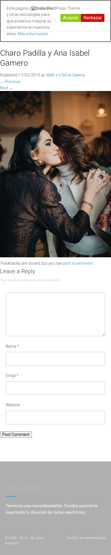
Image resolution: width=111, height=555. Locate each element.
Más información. (33, 34)
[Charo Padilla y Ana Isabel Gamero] (55, 175)
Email (12, 375)
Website (13, 405)
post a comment (78, 263)
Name (12, 346)
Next (6, 88)
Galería (78, 75)
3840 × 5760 (56, 75)
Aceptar (70, 17)
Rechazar (92, 17)
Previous (10, 81)
